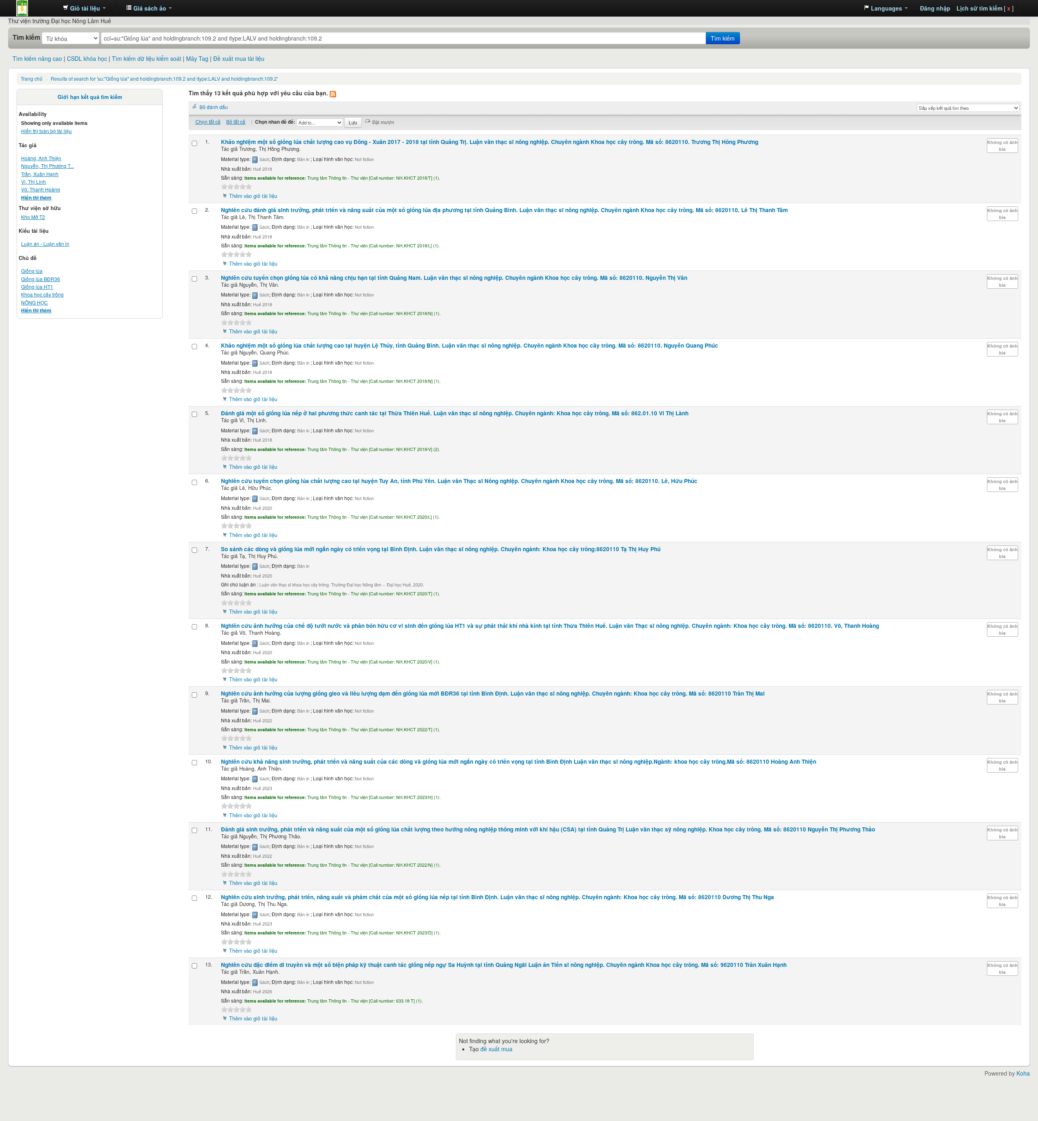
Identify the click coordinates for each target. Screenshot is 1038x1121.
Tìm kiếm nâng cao (37, 58)
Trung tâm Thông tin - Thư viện (36, 8)
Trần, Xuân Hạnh (39, 173)
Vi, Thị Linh (33, 181)
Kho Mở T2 (33, 216)
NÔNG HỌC (34, 302)
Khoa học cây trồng (42, 294)
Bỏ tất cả (235, 121)
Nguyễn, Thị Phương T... (47, 165)
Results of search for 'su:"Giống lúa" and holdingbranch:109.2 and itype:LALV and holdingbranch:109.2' (164, 78)
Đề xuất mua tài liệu (238, 58)
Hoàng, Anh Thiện (41, 158)
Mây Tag (197, 58)
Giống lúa (32, 270)
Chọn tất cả (208, 121)
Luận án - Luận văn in (45, 243)
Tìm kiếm (26, 37)
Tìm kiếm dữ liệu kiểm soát (146, 58)
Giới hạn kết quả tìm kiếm (90, 97)
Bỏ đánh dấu (213, 106)
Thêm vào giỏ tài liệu (253, 196)
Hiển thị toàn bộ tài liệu (46, 130)
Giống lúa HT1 (37, 286)
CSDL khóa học (87, 58)
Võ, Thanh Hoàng (40, 189)
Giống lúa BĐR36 (40, 278)
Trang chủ (32, 78)
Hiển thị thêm (36, 197)
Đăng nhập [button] (935, 8)
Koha (1023, 1073)
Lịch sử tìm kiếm (979, 8)
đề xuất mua (496, 1049)
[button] (84, 8)
